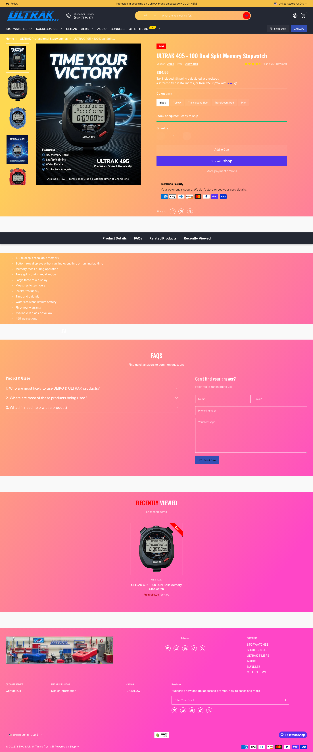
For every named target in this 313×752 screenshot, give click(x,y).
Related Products (163, 238)
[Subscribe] (284, 700)
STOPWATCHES (16, 29)
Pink (243, 102)
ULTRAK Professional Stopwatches (44, 38)
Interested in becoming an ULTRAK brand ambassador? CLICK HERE (156, 3)
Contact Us (13, 691)
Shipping (181, 78)
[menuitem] (268, 644)
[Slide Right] (211, 4)
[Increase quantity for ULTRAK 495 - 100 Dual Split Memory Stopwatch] (187, 136)
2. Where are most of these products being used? (46, 398)
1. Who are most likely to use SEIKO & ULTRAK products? (53, 388)
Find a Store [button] (280, 28)
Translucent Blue (198, 102)
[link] (79, 15)
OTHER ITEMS (141, 28)
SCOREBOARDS (46, 29)
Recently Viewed (197, 238)
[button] (246, 15)
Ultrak (170, 63)
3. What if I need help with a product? (36, 407)
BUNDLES (117, 29)
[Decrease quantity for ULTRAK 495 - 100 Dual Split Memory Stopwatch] (160, 136)
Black (162, 102)
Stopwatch (191, 63)
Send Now (210, 459)
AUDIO (102, 29)
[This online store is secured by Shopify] (161, 735)
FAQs (138, 238)
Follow (14, 3)
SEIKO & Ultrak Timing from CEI (35, 746)
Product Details (115, 238)
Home (10, 38)
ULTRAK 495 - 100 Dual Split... (94, 38)
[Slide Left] (101, 4)
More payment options (221, 171)
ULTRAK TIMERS (77, 29)
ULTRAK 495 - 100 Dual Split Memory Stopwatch (156, 587)
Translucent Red (224, 102)
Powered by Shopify (67, 746)
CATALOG (299, 28)
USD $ (291, 3)
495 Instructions (26, 318)
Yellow (177, 102)
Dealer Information (63, 691)
